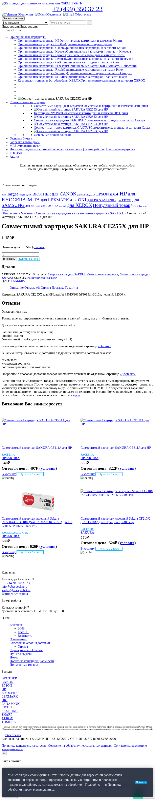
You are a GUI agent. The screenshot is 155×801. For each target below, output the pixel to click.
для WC (62, 206)
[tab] (17, 287)
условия (38, 247)
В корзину (9, 258)
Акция (22, 195)
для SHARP (32, 205)
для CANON (64, 193)
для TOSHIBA (49, 205)
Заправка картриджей (25, 142)
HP (11, 280)
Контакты (16, 624)
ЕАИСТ (23, 632)
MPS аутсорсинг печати (26, 145)
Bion (4, 195)
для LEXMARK (55, 199)
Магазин (27, 213)
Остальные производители (52, 134)
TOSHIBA (9, 721)
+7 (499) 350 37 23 (77, 8)
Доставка (58, 287)
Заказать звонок (13, 18)
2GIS (21, 628)
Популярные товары (24, 664)
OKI (4, 700)
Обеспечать (10, 213)
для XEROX (79, 205)
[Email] (77, 14)
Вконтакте (25, 635)
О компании (18, 639)
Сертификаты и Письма (26, 650)
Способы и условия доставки (30, 643)
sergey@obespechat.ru (16, 590)
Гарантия (71, 287)
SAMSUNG (10, 711)
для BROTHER (38, 194)
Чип (134, 206)
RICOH (7, 707)
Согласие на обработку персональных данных (80, 745)
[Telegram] (18, 14)
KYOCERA (10, 693)
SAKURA (19, 280)
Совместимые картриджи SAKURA (99, 213)
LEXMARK (10, 696)
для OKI (78, 199)
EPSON (7, 685)
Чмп (140, 206)
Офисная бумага (21, 138)
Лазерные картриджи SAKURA (67, 274)
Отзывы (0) (32, 287)
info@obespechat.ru (14, 586)
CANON (8, 682)
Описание (17, 287)
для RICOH (124, 200)
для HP (118, 193)
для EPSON (99, 194)
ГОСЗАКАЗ (18, 153)
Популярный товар (111, 205)
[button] (20, 26)
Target (12, 194)
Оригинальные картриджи (28, 37)
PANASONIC (11, 703)
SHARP (7, 714)
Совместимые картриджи (27, 102)
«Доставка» (128, 374)
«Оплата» (104, 346)
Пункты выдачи (21, 653)
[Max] (48, 14)
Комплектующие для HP (42, 277)
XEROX (7, 718)
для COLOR (83, 195)
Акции (14, 156)
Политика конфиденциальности (32, 661)
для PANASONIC (101, 200)
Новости (16, 657)
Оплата (46, 287)
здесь (76, 395)
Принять (141, 782)
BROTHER (9, 678)
